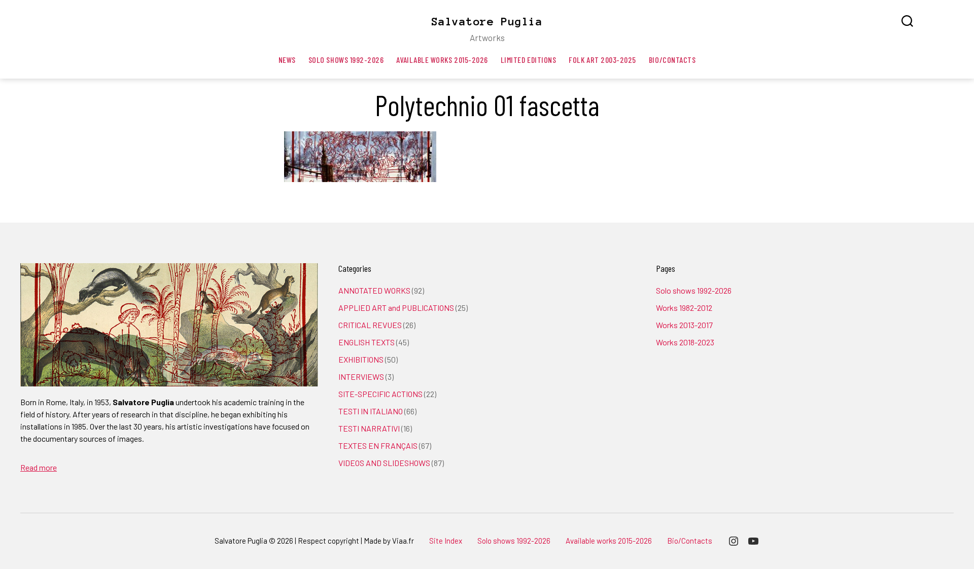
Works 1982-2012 (684, 307)
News (287, 59)
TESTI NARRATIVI (369, 428)
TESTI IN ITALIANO (370, 411)
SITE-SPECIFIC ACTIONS (380, 394)
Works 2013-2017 (684, 325)
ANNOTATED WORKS (374, 290)
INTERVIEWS (361, 376)
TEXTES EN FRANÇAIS (378, 445)
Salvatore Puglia (487, 21)
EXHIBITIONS (361, 359)
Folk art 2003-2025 (602, 59)
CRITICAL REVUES (370, 325)
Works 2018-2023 (685, 342)
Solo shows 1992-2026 (346, 59)
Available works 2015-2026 (442, 59)
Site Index (445, 540)
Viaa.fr (403, 540)
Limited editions (528, 59)
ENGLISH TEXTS (366, 342)
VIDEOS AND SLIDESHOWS (384, 463)
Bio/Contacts (672, 59)
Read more (38, 467)
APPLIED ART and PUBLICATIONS (396, 307)
